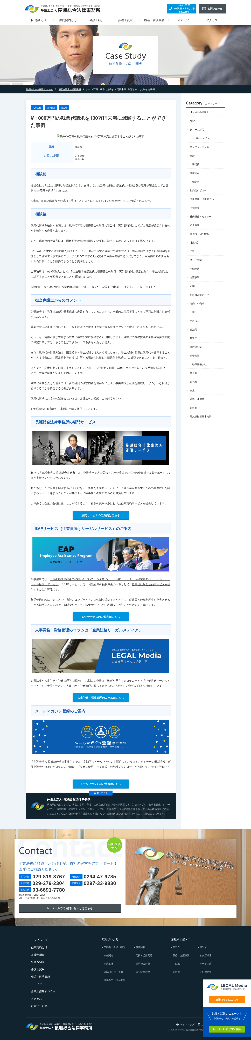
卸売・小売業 (197, 303)
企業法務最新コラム (43, 991)
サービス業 (206, 963)
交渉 (192, 155)
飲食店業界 (206, 955)
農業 (192, 390)
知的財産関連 (143, 971)
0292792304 (48, 883)
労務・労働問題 (144, 955)
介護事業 (194, 277)
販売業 (193, 381)
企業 (192, 286)
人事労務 (37, 107)
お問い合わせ (215, 8)
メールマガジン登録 (229, 1029)
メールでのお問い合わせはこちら (72, 908)
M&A (192, 120)
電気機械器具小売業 (200, 416)
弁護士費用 (38, 969)
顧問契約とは (39, 947)
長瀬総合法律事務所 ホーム (39, 89)
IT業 (192, 251)
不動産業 (194, 268)
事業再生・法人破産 (114, 980)
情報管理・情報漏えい (202, 199)
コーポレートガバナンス (203, 138)
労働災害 (194, 181)
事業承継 (108, 963)
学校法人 (194, 320)
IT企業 (176, 963)
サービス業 (196, 260)
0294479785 (100, 876)
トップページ (39, 940)
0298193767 (48, 876)
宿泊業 (193, 329)
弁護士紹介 (38, 954)
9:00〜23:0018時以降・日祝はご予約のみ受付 (184, 8)
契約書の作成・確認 (114, 947)
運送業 (64, 107)
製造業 (193, 373)
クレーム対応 (197, 129)
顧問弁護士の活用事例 (70, 89)
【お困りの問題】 (199, 112)
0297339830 (100, 883)
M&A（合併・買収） (115, 971)
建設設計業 (196, 346)
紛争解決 (51, 107)
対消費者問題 (143, 963)
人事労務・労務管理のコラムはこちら (101, 698)
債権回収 (194, 173)
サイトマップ (187, 1024)
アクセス (36, 998)
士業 (192, 312)
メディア (36, 984)
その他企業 (206, 971)
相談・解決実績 (40, 976)
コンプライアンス (199, 146)
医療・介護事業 (181, 955)
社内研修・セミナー (200, 216)
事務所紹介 (38, 962)
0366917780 (48, 890)
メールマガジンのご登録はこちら (100, 784)
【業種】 (194, 242)
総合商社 (194, 355)
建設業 (193, 338)
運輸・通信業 (197, 399)
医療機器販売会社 (199, 294)
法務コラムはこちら (227, 999)
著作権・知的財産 (199, 233)
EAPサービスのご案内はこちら (100, 617)
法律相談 (194, 207)
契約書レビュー (198, 190)
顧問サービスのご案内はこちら (101, 515)
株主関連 (108, 955)
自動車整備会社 (198, 364)
